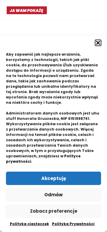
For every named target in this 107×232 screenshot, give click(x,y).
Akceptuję (53, 178)
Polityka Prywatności (73, 223)
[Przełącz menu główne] (95, 10)
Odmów (53, 195)
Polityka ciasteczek (29, 223)
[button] (98, 43)
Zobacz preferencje (53, 211)
